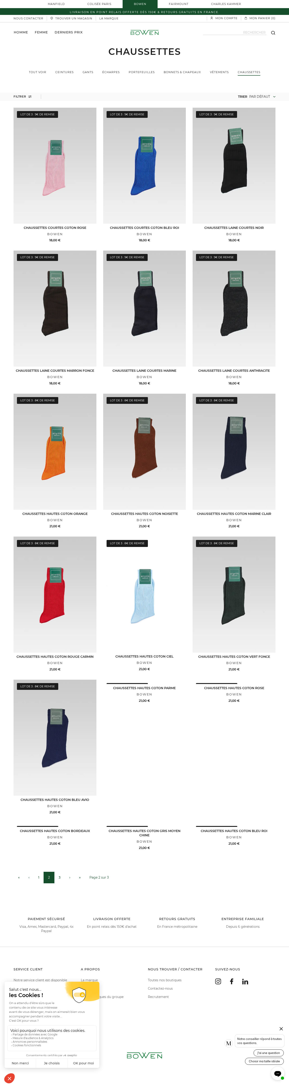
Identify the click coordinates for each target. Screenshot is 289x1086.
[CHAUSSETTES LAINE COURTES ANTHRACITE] (234, 309)
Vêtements (219, 72)
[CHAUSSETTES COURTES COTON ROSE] (55, 166)
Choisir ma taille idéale (264, 1061)
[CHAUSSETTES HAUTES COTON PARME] (144, 682)
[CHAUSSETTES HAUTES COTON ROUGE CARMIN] (55, 595)
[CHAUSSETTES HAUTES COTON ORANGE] (55, 452)
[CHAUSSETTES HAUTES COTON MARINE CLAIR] (234, 452)
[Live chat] (277, 1073)
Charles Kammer (226, 4)
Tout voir (37, 72)
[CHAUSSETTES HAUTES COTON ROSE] (234, 682)
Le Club (87, 988)
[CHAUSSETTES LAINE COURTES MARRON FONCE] (55, 309)
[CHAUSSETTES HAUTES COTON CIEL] (144, 594)
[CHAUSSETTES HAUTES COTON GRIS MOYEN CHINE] (144, 825)
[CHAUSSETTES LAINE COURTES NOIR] (234, 166)
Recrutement (158, 997)
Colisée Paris (99, 4)
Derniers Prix (69, 32)
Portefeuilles (142, 72)
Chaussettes (249, 72)
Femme (41, 32)
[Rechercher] (270, 32)
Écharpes (111, 72)
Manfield (56, 4)
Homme (21, 32)
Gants (88, 72)
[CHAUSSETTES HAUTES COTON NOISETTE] (144, 452)
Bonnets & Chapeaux (182, 72)
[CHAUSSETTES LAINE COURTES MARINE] (144, 309)
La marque (89, 980)
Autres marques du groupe (102, 997)
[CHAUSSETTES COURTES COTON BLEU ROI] (144, 166)
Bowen (140, 4)
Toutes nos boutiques (165, 980)
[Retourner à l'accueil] (144, 32)
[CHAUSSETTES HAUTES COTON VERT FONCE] (234, 595)
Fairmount (179, 4)
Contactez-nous (160, 988)
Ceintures (64, 72)
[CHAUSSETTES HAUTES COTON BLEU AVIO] (55, 738)
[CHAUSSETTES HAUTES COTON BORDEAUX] (55, 825)
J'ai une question (268, 1053)
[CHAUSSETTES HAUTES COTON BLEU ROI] (234, 825)
